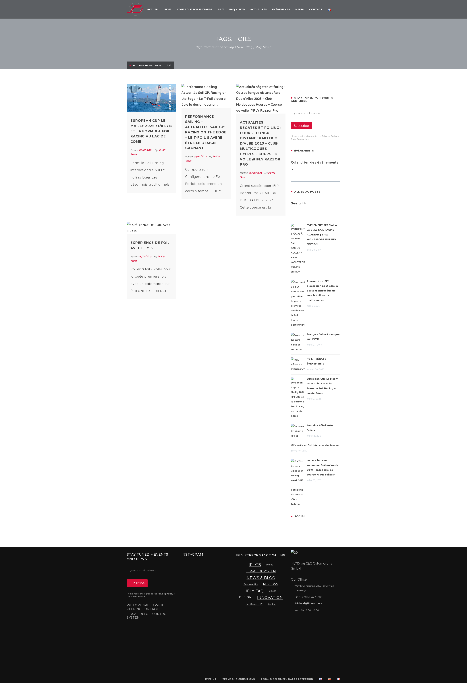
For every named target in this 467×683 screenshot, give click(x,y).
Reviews (270, 584)
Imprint (210, 679)
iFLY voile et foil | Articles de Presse (315, 445)
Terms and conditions (238, 679)
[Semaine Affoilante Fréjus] (298, 431)
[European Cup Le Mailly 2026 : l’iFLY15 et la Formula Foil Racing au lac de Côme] (151, 98)
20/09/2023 (255, 172)
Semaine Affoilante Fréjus (320, 427)
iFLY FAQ (255, 591)
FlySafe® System (261, 571)
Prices (269, 564)
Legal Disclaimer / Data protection (287, 679)
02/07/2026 (146, 150)
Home (158, 65)
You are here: (143, 65)
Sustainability (251, 584)
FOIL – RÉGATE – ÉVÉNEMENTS (317, 361)
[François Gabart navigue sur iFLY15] (298, 342)
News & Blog (261, 578)
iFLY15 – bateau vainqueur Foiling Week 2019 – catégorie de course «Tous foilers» (322, 467)
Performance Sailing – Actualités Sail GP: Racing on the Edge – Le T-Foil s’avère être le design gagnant (205, 132)
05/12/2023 (200, 156)
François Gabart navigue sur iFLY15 (323, 336)
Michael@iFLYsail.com (308, 603)
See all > (298, 203)
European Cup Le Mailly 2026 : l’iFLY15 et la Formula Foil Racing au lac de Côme (151, 131)
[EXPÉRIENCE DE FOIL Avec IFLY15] (151, 228)
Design (245, 597)
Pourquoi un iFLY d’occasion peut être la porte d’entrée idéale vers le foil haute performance (322, 291)
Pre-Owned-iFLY (254, 604)
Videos (272, 591)
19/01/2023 (145, 256)
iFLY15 (255, 565)
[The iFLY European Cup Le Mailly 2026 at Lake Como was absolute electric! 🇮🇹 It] (192, 573)
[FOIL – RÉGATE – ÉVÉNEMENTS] (298, 364)
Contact (272, 604)
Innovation (270, 597)
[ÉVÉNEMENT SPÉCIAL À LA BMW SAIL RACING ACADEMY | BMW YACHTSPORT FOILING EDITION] (298, 249)
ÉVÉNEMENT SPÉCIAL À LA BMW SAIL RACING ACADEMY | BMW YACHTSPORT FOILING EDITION (322, 234)
